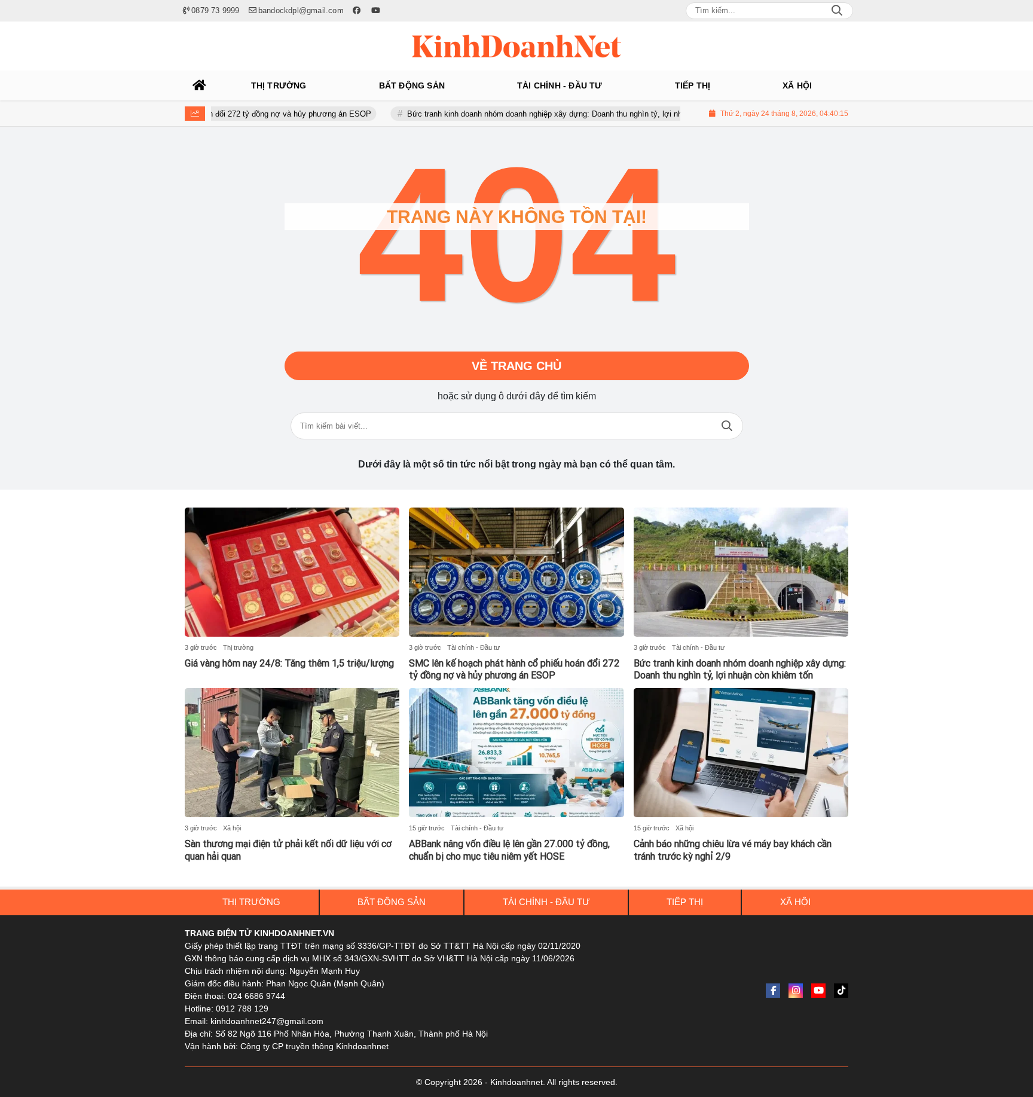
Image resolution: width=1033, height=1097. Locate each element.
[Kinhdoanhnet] (516, 46)
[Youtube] (818, 990)
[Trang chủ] (200, 85)
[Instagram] (795, 990)
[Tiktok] (841, 990)
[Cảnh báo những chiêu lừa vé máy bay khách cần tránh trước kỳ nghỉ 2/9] (741, 752)
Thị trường (238, 647)
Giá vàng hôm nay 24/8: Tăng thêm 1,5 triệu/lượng (289, 663)
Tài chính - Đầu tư (473, 647)
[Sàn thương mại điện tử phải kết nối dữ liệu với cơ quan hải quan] (292, 752)
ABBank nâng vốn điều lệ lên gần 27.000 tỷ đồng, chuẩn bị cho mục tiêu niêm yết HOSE (509, 850)
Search (837, 10)
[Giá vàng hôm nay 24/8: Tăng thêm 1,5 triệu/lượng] (292, 572)
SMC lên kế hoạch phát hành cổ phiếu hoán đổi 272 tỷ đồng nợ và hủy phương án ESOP (514, 670)
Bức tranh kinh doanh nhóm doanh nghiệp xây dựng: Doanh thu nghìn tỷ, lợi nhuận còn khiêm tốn (547, 113)
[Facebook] (773, 990)
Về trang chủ (516, 365)
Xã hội (232, 828)
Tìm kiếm (727, 425)
